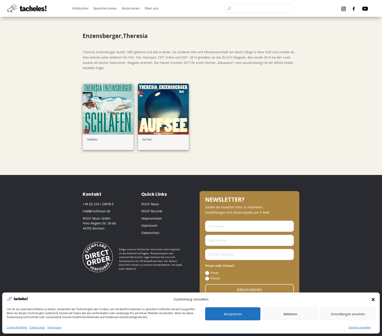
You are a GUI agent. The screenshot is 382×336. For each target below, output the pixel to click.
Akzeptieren (233, 314)
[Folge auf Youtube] (365, 8)
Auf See (147, 139)
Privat (214, 273)
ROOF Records (151, 211)
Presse (215, 278)
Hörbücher (80, 8)
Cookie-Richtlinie (17, 328)
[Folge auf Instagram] (343, 8)
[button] (373, 299)
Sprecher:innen (105, 8)
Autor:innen (131, 8)
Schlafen (92, 139)
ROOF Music (150, 204)
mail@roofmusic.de (96, 211)
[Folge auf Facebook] (354, 9)
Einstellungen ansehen (348, 314)
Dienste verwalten (360, 328)
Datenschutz (37, 328)
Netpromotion (151, 218)
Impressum (54, 328)
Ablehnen (290, 314)
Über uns (152, 8)
